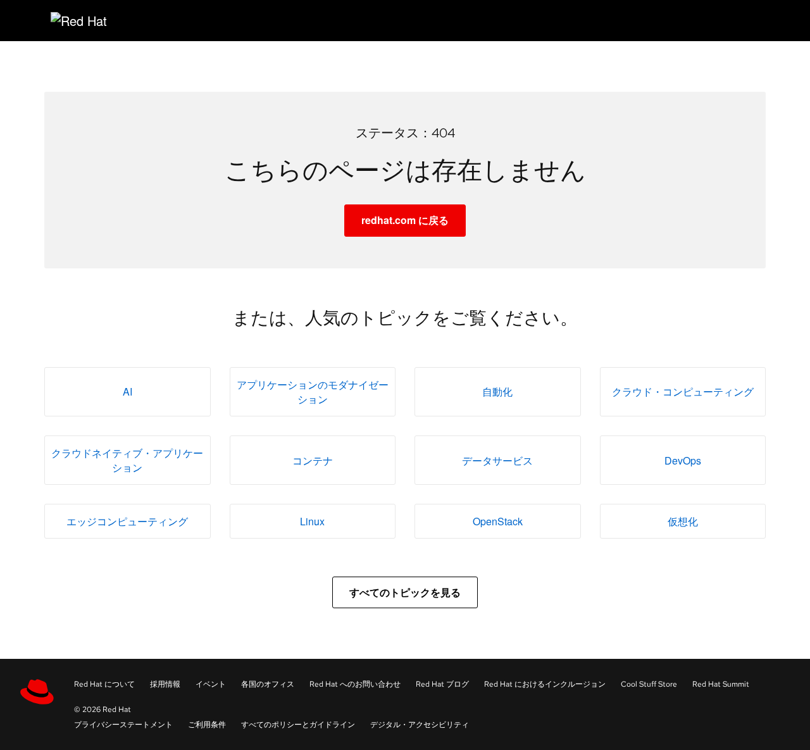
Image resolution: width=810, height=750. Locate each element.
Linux (312, 521)
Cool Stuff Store (649, 684)
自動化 (497, 391)
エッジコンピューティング (127, 521)
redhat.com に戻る (405, 220)
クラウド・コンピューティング (683, 391)
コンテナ (312, 460)
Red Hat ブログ (442, 684)
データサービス (497, 460)
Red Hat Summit (720, 684)
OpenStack (498, 521)
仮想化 (683, 521)
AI (127, 391)
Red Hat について (104, 684)
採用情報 (165, 684)
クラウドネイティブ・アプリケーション (127, 460)
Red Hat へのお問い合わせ (355, 684)
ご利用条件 (207, 725)
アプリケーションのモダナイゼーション (313, 391)
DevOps (682, 460)
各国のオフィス (267, 684)
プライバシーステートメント (123, 725)
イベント (211, 684)
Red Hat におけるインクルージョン (545, 684)
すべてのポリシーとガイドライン (298, 725)
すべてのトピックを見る (405, 592)
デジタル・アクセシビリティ (419, 725)
